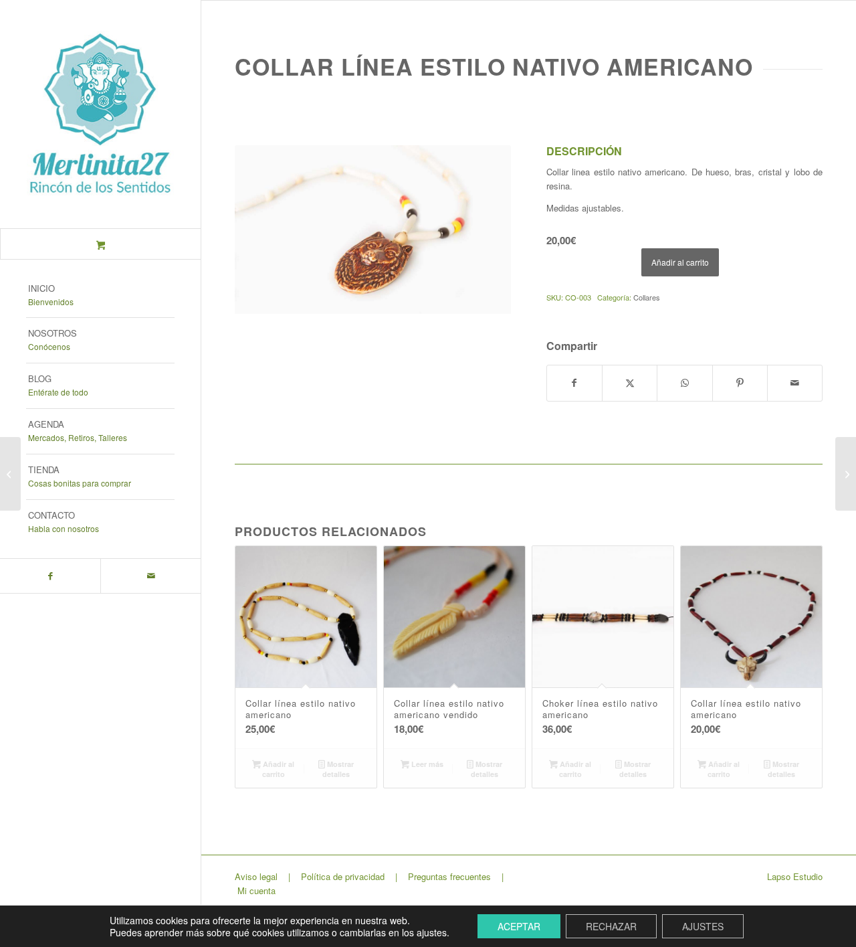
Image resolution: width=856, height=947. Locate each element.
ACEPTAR (519, 926)
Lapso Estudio (795, 876)
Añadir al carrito (680, 262)
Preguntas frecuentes (449, 876)
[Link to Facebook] (50, 576)
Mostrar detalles (338, 769)
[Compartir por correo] (795, 382)
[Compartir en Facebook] (574, 382)
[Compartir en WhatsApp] (684, 382)
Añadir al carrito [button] (277, 769)
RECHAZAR (611, 926)
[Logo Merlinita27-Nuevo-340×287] (100, 114)
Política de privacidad (343, 876)
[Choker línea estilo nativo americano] (10, 474)
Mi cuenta (256, 890)
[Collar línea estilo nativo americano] (845, 474)
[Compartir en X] (630, 382)
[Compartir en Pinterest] (740, 382)
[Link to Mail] (150, 576)
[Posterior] (481, 229)
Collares (646, 297)
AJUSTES (703, 926)
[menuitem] (100, 296)
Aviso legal (256, 876)
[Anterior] (265, 229)
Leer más (426, 764)
